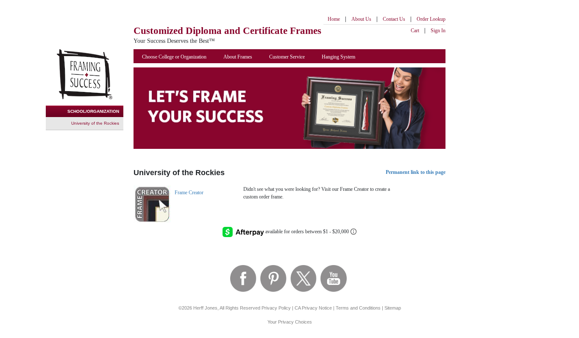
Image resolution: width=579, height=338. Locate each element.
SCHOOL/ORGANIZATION (93, 111)
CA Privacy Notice (313, 307)
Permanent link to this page (415, 172)
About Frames (237, 57)
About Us (361, 19)
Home (334, 19)
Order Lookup (431, 19)
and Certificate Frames (227, 30)
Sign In (438, 31)
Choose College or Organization (174, 57)
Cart (415, 31)
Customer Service (287, 57)
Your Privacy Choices (289, 321)
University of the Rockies (95, 123)
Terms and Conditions (358, 307)
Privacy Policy (276, 307)
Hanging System (338, 57)
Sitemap (392, 307)
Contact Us (394, 19)
